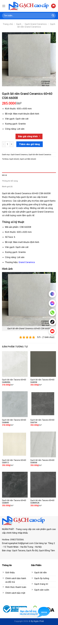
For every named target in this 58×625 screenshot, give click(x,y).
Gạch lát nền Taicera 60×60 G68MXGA (42, 501)
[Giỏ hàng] (53, 6)
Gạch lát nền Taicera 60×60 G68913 (14, 461)
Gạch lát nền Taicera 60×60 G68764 (42, 421)
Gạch (18, 24)
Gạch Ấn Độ (32, 550)
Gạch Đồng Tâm (47, 550)
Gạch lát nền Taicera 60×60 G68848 (14, 421)
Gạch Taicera (18, 550)
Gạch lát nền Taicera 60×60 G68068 (42, 461)
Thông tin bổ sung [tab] (10, 181)
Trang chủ (8, 24)
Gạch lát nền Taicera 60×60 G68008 (42, 381)
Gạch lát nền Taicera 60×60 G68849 (14, 501)
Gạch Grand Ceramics (36, 24)
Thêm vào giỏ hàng (29, 144)
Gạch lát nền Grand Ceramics (36, 25)
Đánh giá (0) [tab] (7, 186)
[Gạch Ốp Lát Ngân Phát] (29, 6)
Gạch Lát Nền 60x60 (28, 159)
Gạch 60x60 (14, 159)
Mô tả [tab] (4, 175)
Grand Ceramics (27, 262)
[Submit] (53, 15)
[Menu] (4, 6)
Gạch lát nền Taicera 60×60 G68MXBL (14, 381)
